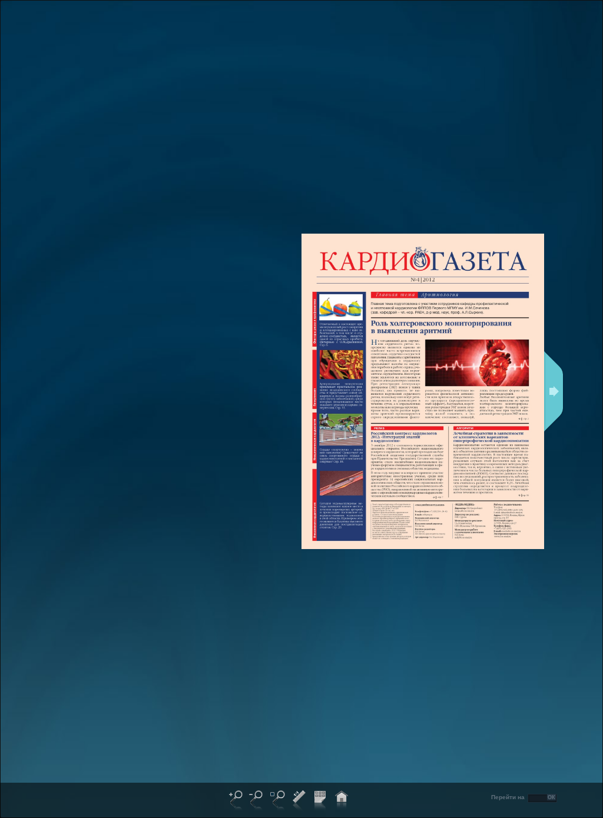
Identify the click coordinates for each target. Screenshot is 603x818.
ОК (551, 797)
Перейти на (508, 797)
